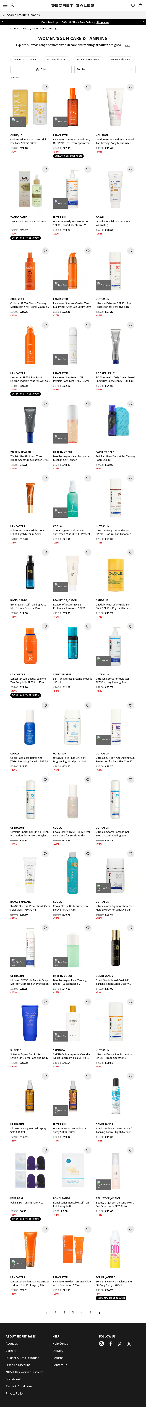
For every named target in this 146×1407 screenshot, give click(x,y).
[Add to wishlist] (45, 87)
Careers (11, 1351)
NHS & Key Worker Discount (24, 1372)
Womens (15, 28)
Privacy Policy (15, 1393)
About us (12, 1344)
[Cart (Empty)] (140, 5)
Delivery (58, 1351)
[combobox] (73, 15)
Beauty (27, 28)
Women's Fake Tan (56, 59)
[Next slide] (144, 22)
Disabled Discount (18, 1365)
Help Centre (61, 1344)
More (127, 45)
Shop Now (106, 22)
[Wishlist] (133, 5)
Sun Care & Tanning (44, 28)
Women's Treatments (88, 59)
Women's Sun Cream (25, 59)
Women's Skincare (120, 59)
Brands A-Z (13, 1379)
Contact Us (60, 1365)
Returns (58, 1358)
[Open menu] (5, 5)
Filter (43, 69)
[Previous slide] (2, 22)
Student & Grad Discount (22, 1358)
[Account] (12, 5)
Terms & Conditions (19, 1386)
